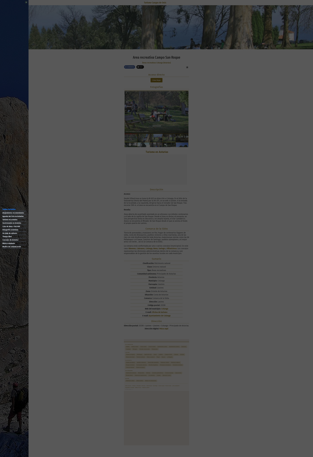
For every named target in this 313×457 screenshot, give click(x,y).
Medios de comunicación (11, 247)
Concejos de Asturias (10, 240)
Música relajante (8, 243)
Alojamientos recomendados (13, 213)
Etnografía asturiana (10, 230)
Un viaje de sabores (9, 233)
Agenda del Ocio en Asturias (13, 216)
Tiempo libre (7, 237)
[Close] (26, 2)
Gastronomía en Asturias (11, 223)
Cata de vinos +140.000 (11, 226)
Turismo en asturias (9, 220)
